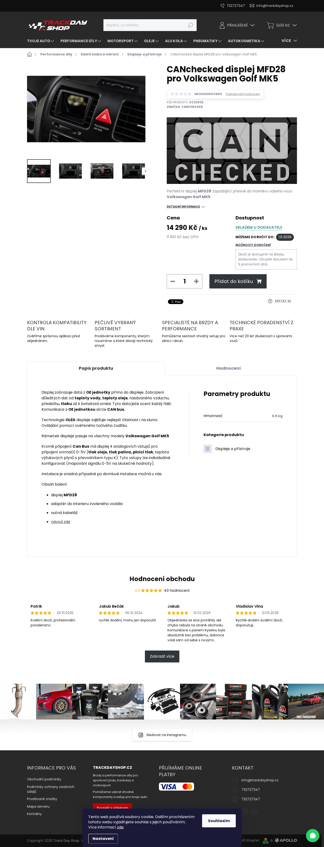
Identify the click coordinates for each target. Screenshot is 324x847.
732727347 (250, 789)
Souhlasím (219, 821)
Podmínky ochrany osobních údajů (50, 789)
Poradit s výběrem (112, 808)
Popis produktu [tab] (96, 368)
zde (120, 827)
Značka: (185, 107)
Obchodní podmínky (44, 779)
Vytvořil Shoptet (246, 840)
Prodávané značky (42, 799)
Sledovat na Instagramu (166, 735)
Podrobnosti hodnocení (243, 94)
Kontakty (34, 813)
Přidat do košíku (233, 281)
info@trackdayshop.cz (259, 780)
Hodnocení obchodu (162, 579)
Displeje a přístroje (232, 448)
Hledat (190, 25)
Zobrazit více (162, 656)
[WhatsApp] (254, 811)
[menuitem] (41, 41)
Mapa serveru (38, 806)
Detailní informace (183, 207)
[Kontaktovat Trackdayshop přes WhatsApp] (312, 835)
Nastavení (103, 838)
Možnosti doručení (253, 245)
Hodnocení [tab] (228, 368)
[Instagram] (245, 811)
